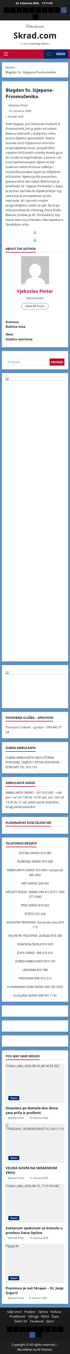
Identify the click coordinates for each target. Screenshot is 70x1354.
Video (60, 54)
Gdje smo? (14, 1312)
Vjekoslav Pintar (18, 105)
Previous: (15, 324)
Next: (19, 336)
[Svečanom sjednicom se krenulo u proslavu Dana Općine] (35, 1203)
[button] (6, 54)
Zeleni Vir (20, 1321)
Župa (55, 1316)
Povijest (29, 1312)
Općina (43, 1312)
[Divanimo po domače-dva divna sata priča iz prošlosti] (35, 1083)
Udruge (33, 1316)
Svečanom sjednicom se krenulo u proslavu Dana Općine (34, 1230)
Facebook (36, 1321)
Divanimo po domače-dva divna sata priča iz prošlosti (32, 1110)
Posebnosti (17, 1316)
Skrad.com (35, 35)
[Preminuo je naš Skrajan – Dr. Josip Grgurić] (35, 1263)
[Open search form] (40, 54)
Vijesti (13, 1098)
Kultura (56, 1312)
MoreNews (24, 1349)
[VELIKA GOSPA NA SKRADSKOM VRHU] (35, 1143)
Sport (50, 1321)
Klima (45, 1316)
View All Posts (35, 306)
